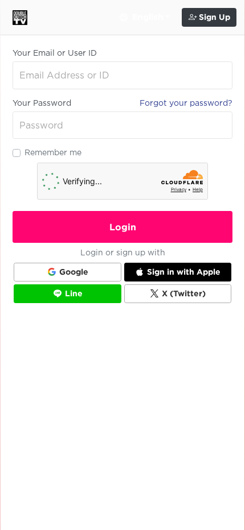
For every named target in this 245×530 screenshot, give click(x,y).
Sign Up (213, 17)
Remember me (52, 152)
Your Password (42, 102)
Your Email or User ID (55, 52)
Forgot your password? (186, 102)
